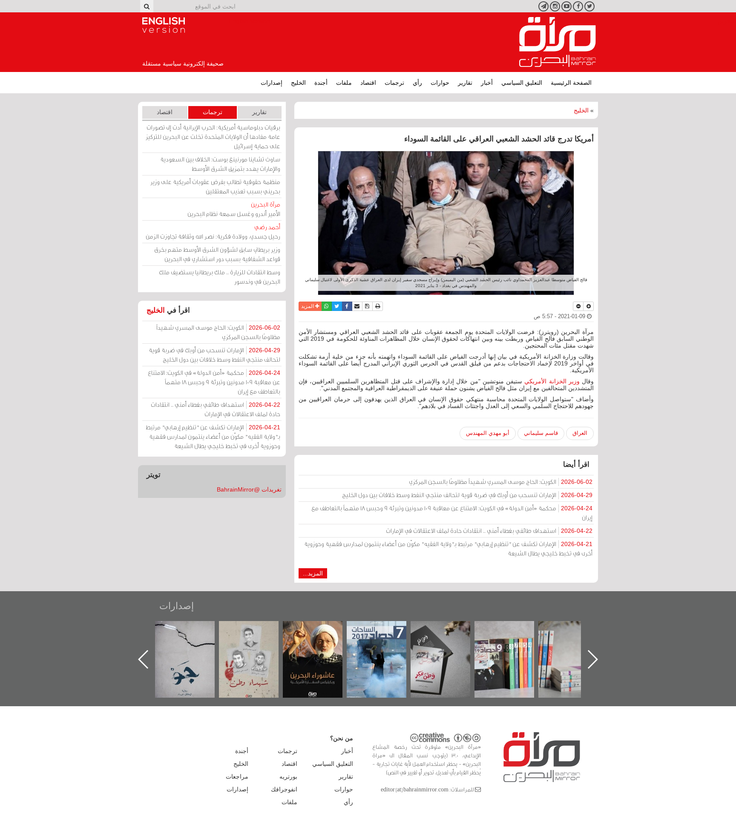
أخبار (487, 82)
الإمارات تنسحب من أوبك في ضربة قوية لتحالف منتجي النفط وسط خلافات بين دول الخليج (467, 494)
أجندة (321, 82)
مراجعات (237, 776)
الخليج (298, 82)
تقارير (465, 82)
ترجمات (394, 82)
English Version (163, 25)
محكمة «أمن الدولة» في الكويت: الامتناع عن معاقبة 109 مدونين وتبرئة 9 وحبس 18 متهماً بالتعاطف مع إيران (451, 512)
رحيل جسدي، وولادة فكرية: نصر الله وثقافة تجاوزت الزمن (213, 231)
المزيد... (313, 573)
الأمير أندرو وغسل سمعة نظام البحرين (233, 209)
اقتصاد (368, 82)
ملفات (344, 82)
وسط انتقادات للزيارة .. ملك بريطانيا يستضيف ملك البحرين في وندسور (219, 276)
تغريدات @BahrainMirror (249, 489)
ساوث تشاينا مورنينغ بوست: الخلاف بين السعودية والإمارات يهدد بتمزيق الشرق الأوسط (220, 164)
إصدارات (271, 82)
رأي (417, 82)
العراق (579, 433)
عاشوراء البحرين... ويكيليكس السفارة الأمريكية (385, 640)
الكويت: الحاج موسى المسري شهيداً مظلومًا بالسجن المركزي (500, 481)
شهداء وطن (321, 630)
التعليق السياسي (521, 82)
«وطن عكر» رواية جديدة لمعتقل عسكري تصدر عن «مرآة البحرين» (512, 645)
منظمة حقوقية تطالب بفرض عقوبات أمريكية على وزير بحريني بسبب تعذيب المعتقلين (215, 186)
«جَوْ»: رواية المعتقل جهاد (257, 635)
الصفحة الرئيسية (571, 82)
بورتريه (288, 776)
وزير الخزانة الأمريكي (551, 381)
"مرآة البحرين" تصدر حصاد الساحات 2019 (577, 640)
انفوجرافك (284, 789)
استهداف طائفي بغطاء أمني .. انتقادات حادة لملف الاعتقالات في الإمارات (489, 530)
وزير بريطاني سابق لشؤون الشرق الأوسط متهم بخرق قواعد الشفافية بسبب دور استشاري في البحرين (217, 254)
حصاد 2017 (449, 630)
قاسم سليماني (541, 433)
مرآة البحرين (557, 42)
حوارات (440, 82)
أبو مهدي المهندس (487, 433)
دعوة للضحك (193, 630)
